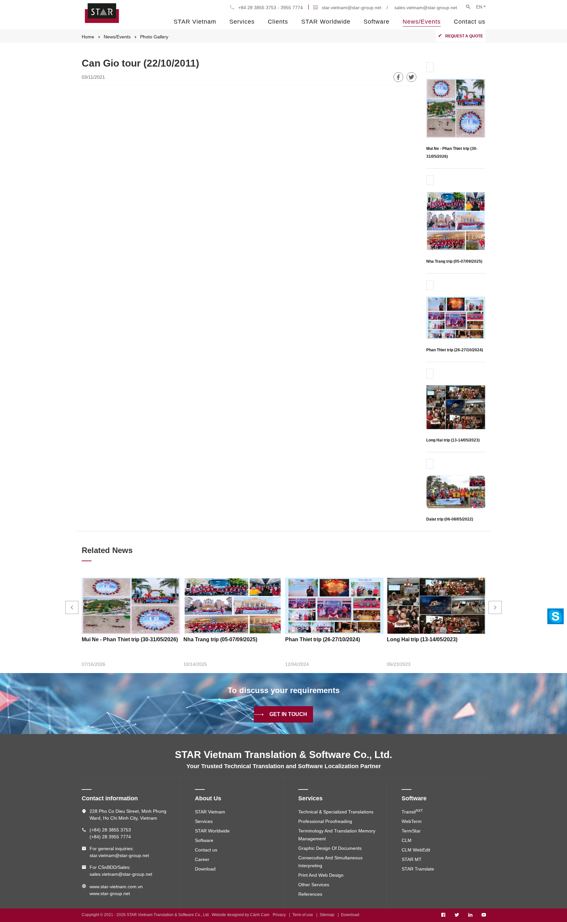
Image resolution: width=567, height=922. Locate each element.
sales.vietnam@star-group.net (425, 7)
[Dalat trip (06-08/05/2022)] (455, 491)
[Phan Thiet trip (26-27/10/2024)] (455, 317)
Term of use (302, 914)
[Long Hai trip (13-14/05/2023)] (455, 407)
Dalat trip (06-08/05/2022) (449, 519)
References (310, 894)
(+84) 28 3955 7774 (110, 836)
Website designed (228, 914)
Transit (412, 811)
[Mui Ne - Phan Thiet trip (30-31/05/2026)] (455, 108)
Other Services (313, 884)
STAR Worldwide (325, 21)
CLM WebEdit (416, 849)
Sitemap (327, 914)
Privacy (279, 914)
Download (205, 868)
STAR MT (412, 859)
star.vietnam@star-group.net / (355, 7)
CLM (406, 840)
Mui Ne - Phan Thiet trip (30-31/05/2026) (130, 639)
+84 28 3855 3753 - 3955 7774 (270, 7)
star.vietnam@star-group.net (119, 855)
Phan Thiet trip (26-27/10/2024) (454, 350)
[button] (71, 607)
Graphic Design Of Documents (330, 848)
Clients (278, 21)
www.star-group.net (110, 893)
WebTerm (412, 821)
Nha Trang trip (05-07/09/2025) (454, 261)
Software (376, 21)
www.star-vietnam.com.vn (116, 886)
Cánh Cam (259, 914)
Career (202, 859)
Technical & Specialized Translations (335, 811)
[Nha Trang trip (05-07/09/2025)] (455, 220)
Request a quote (464, 36)
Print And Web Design (321, 875)
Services (242, 21)
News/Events (422, 21)
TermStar (411, 830)
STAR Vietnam (195, 21)
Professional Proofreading (325, 821)
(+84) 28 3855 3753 (110, 829)
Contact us (469, 21)
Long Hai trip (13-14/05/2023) (453, 440)
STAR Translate (418, 868)
